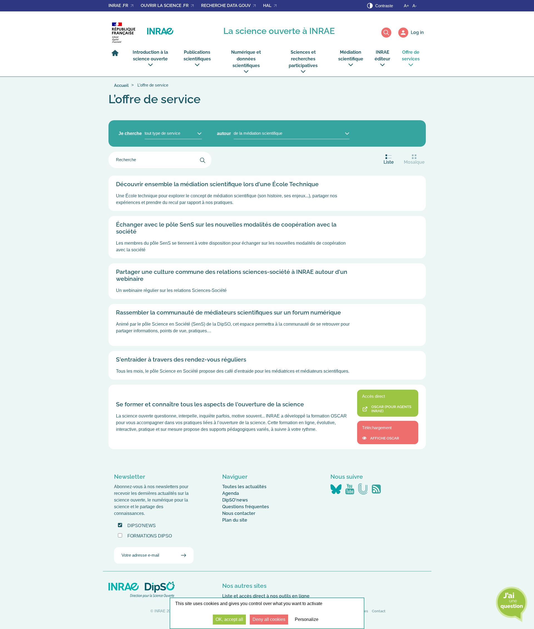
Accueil (121, 85)
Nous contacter (238, 513)
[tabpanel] (267, 312)
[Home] (116, 55)
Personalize (306, 619)
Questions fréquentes (245, 506)
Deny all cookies (269, 619)
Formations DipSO (149, 536)
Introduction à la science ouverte (150, 56)
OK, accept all (229, 619)
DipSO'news (235, 500)
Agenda (230, 493)
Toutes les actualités (244, 486)
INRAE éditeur (382, 56)
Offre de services (411, 56)
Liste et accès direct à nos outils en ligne (266, 596)
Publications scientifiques (197, 56)
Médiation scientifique (350, 56)
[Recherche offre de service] (202, 160)
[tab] (389, 160)
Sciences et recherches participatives (303, 59)
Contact (378, 611)
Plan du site (234, 520)
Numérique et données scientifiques (246, 59)
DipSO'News (141, 525)
